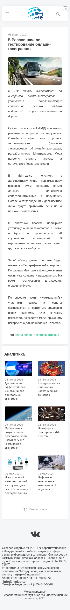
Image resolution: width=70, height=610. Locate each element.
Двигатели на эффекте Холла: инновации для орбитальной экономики (15, 390)
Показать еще (38, 509)
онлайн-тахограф (35, 334)
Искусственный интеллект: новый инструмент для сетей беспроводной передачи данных (18, 485)
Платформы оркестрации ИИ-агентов (49, 432)
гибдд (19, 334)
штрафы (53, 334)
